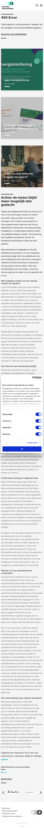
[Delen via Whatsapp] (5, 772)
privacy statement (22, 823)
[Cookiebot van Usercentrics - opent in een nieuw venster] (32, 377)
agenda (4, 759)
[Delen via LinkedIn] (2, 772)
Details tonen (32, 443)
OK (22, 449)
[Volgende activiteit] (41, 792)
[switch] (38, 421)
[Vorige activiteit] (3, 792)
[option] (13, 792)
